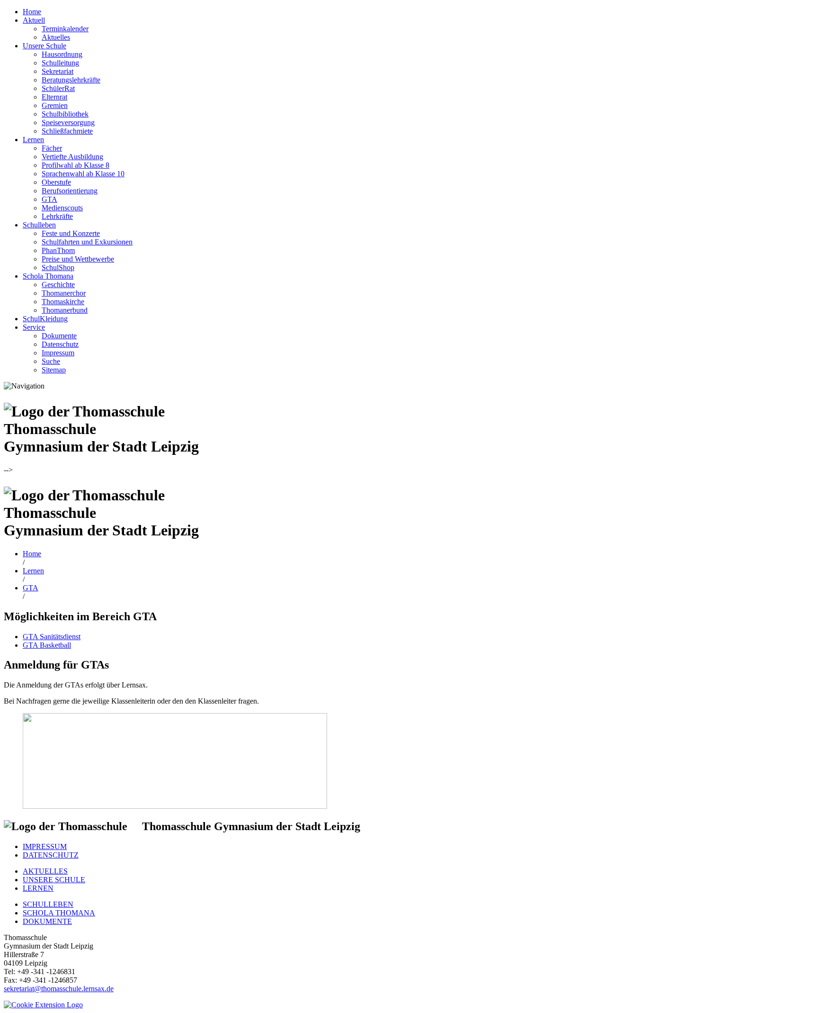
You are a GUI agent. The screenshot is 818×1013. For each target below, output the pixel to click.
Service (34, 327)
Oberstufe (56, 182)
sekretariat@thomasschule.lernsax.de (59, 989)
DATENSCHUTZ (51, 855)
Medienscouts (62, 208)
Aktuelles (56, 37)
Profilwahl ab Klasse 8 (75, 165)
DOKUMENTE (47, 921)
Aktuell (34, 20)
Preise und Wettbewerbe (78, 259)
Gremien (55, 105)
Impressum (58, 353)
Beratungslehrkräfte (71, 80)
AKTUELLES (45, 871)
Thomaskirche (63, 302)
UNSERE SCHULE (54, 880)
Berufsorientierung (70, 191)
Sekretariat (57, 71)
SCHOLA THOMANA (59, 913)
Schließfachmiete (67, 131)
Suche (51, 361)
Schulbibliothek (65, 114)
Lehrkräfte (57, 216)
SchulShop (58, 267)
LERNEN (38, 888)
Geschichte (58, 284)
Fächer (52, 148)
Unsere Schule (44, 46)
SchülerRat (58, 88)
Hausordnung (62, 54)
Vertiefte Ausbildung (72, 157)
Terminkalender (65, 29)
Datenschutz (60, 344)
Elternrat (54, 97)
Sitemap (54, 370)
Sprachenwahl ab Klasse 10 (83, 174)
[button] (43, 1005)
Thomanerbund (65, 310)
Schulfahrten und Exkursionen (87, 242)
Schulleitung (60, 63)
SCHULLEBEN (48, 904)
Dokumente (59, 336)
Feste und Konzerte (71, 233)
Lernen (33, 140)
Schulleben (39, 225)
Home (32, 12)
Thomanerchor (64, 293)
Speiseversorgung (68, 122)
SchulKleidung (45, 319)
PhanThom (58, 250)
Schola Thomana (48, 276)
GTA (49, 199)
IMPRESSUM (45, 846)
